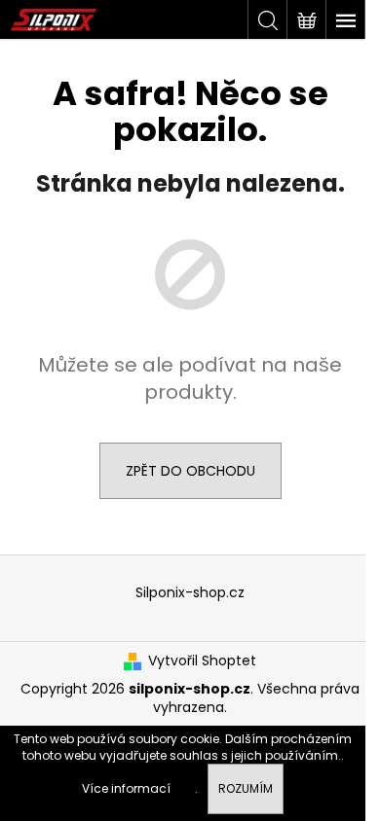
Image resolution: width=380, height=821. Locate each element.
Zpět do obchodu (190, 471)
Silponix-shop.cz (190, 592)
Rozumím (245, 788)
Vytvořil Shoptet (202, 661)
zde (184, 788)
